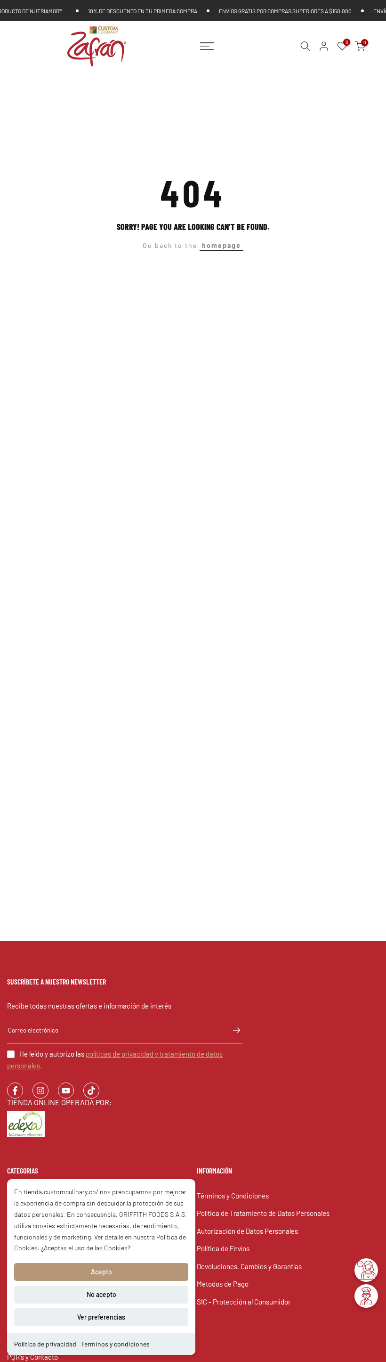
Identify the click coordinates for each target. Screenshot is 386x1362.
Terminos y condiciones (115, 1344)
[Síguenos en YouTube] (66, 1091)
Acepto (101, 1272)
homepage (221, 245)
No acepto (101, 1294)
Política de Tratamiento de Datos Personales (263, 1213)
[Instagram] (40, 1091)
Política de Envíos (223, 1248)
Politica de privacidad (45, 1344)
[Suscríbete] (232, 1030)
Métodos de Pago (223, 1284)
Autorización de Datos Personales (247, 1231)
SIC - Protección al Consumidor (243, 1301)
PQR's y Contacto (32, 1357)
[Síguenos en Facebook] (15, 1091)
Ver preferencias (101, 1317)
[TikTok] (91, 1091)
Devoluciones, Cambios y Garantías (249, 1266)
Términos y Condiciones (233, 1195)
